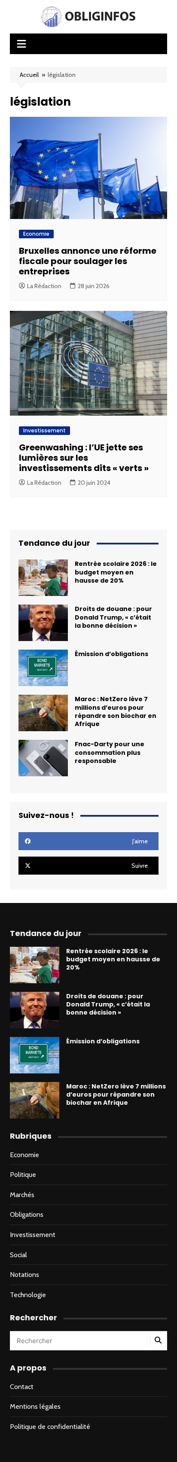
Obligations (26, 1214)
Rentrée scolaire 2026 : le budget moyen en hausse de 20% (116, 571)
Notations (24, 1275)
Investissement (44, 430)
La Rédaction (44, 286)
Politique (23, 1174)
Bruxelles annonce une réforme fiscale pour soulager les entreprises (87, 261)
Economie (36, 233)
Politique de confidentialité (50, 1426)
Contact (22, 1387)
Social (18, 1255)
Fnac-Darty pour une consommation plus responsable (109, 752)
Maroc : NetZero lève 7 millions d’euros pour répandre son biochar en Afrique (115, 711)
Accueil (29, 75)
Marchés (22, 1195)
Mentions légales (35, 1406)
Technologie (28, 1295)
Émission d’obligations (111, 654)
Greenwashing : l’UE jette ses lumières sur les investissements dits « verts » (84, 457)
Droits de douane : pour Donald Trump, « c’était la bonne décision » (113, 617)
